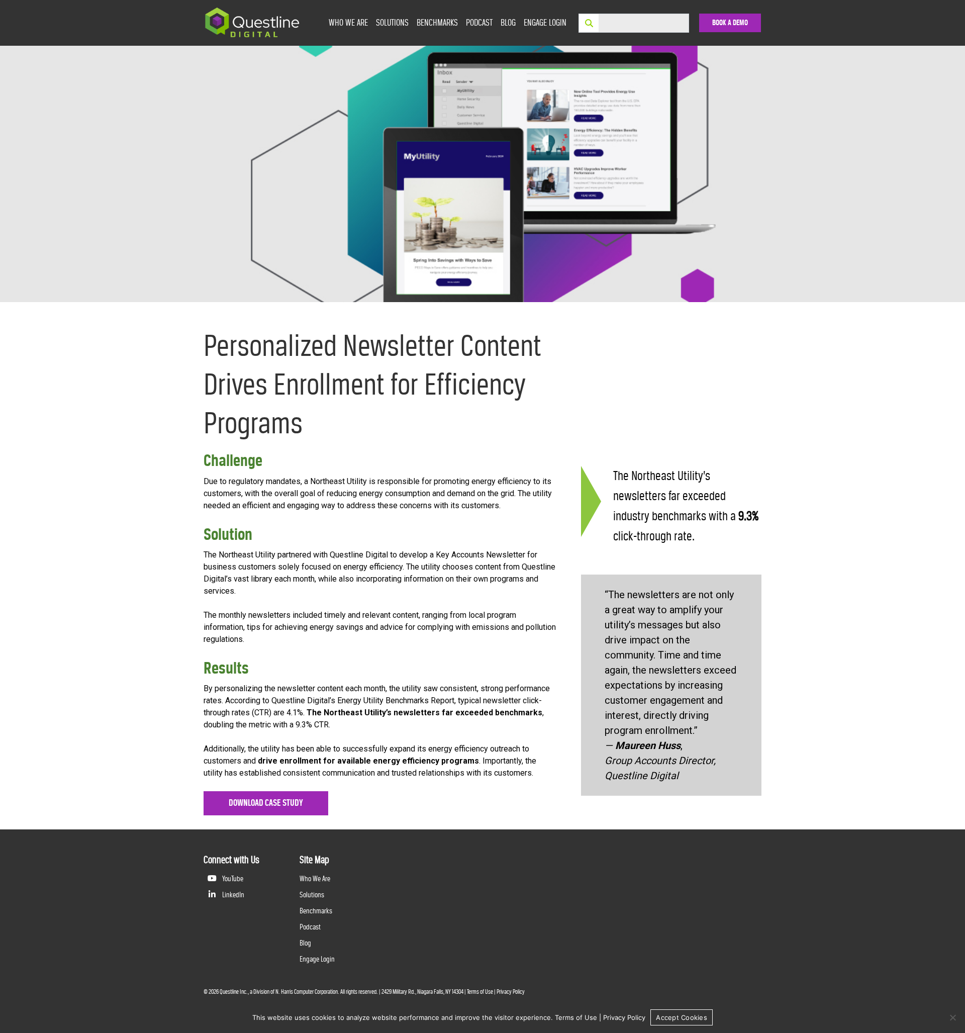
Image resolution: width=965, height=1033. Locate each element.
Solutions (392, 22)
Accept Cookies (681, 1017)
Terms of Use (480, 991)
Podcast (479, 22)
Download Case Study (266, 803)
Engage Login (545, 22)
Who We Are (348, 22)
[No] (952, 1017)
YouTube (232, 878)
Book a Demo (730, 22)
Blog (508, 22)
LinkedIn (232, 894)
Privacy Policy (511, 991)
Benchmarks (437, 22)
